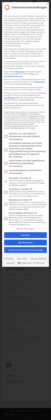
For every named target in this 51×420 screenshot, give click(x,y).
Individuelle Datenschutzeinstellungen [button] (25, 250)
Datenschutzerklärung (38, 259)
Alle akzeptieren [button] (25, 242)
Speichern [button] (25, 235)
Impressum (10, 263)
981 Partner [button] (19, 72)
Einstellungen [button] (39, 82)
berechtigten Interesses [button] (13, 76)
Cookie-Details (21, 259)
